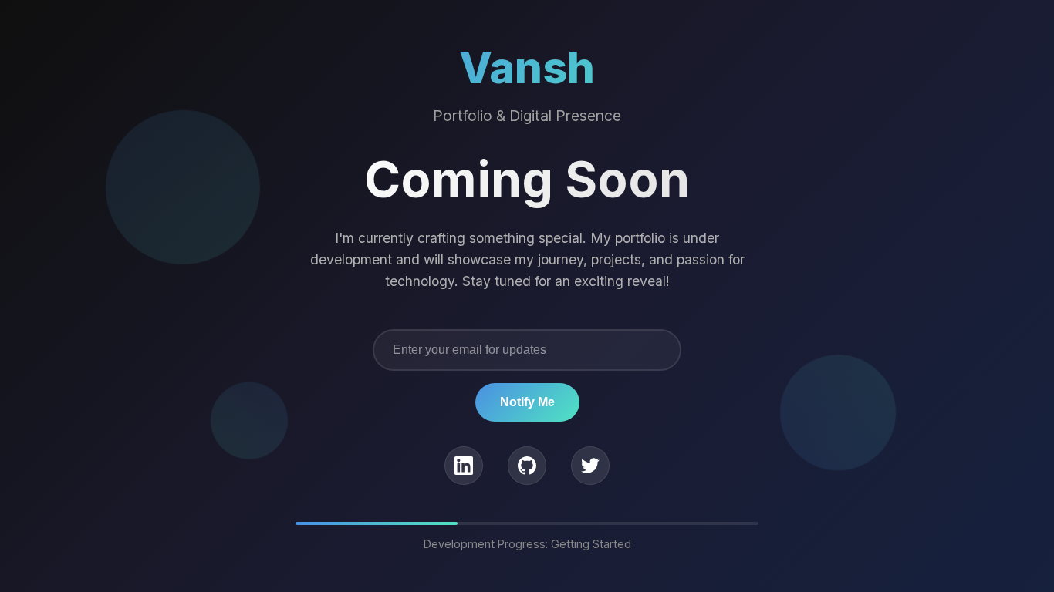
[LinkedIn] (463, 465)
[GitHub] (527, 465)
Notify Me (527, 402)
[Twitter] (590, 465)
